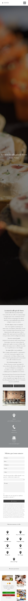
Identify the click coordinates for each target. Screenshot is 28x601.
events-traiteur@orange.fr (14, 443)
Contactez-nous (20, 386)
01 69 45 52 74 (14, 432)
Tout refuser (8, 595)
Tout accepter (9, 592)
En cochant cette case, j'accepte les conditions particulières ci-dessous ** (13, 496)
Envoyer (15, 501)
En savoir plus (9, 386)
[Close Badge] (20, 597)
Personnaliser (8, 597)
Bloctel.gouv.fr (7, 517)
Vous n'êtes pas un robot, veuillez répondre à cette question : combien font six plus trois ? (13, 476)
